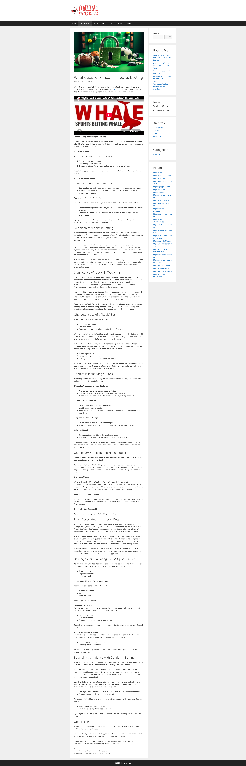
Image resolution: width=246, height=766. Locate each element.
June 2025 (157, 134)
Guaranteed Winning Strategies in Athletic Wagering (161, 65)
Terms (119, 23)
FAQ (103, 23)
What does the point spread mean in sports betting (162, 57)
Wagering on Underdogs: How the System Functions (93, 753)
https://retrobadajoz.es (162, 175)
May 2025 (157, 137)
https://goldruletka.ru (161, 178)
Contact (128, 23)
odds (113, 89)
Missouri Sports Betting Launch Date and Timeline (162, 78)
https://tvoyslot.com (161, 268)
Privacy (111, 23)
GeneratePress (126, 763)
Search (156, 33)
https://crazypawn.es (161, 200)
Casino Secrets (85, 23)
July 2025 (157, 131)
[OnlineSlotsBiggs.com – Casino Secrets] (84, 10)
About (96, 23)
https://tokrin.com (160, 172)
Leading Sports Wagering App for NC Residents (91, 751)
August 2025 (158, 128)
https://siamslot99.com (162, 241)
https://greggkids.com (161, 187)
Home (74, 23)
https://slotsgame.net (161, 265)
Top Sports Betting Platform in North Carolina (160, 86)
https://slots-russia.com (162, 271)
